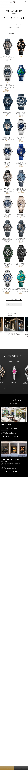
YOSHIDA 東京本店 (7, 424)
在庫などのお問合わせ (7, 768)
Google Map (4, 429)
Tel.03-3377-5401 (10, 436)
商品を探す (14, 304)
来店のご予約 (21, 768)
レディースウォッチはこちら (14, 27)
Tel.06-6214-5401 (10, 471)
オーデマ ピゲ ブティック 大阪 (10, 459)
